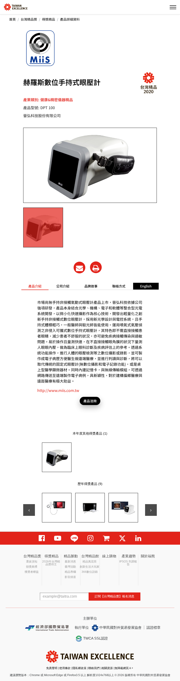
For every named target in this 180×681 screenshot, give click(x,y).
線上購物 (109, 556)
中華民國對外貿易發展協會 (120, 627)
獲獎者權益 (32, 571)
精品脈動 (71, 556)
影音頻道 (70, 577)
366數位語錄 (90, 571)
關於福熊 (148, 556)
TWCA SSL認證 (95, 638)
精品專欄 (70, 571)
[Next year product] (151, 510)
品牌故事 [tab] (91, 286)
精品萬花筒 (89, 561)
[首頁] (15, 7)
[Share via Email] (79, 267)
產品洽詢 (90, 400)
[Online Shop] (106, 538)
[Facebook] (42, 538)
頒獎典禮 (31, 566)
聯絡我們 (94, 668)
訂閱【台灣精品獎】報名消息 (114, 596)
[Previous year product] (29, 510)
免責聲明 (51, 668)
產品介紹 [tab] (34, 286)
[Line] (74, 538)
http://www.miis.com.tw (58, 390)
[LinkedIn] (138, 538)
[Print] (96, 267)
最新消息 (70, 561)
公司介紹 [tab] (62, 286)
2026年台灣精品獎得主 (51, 563)
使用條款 (65, 668)
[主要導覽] (172, 7)
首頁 (12, 19)
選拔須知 (31, 561)
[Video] (57, 538)
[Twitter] (122, 538)
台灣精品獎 (29, 19)
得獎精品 (48, 19)
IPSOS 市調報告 (128, 563)
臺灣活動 (70, 566)
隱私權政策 (79, 668)
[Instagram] (90, 538)
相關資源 (107, 668)
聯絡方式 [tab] (118, 286)
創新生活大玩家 (89, 566)
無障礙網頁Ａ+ (124, 668)
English (146, 286)
